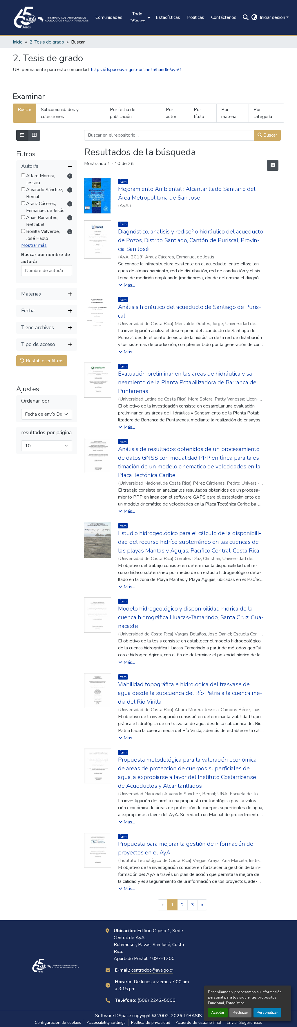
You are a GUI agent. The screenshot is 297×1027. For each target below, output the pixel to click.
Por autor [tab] (171, 113)
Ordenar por (35, 401)
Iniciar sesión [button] (273, 17)
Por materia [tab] (228, 113)
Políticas (195, 17)
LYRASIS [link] (193, 1015)
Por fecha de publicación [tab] (122, 113)
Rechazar (240, 1012)
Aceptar (217, 1012)
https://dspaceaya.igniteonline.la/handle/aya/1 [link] (136, 69)
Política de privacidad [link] (150, 1022)
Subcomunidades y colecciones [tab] (60, 113)
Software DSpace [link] (113, 1015)
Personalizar (267, 1012)
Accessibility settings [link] (106, 1022)
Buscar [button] (269, 135)
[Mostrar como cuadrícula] (34, 135)
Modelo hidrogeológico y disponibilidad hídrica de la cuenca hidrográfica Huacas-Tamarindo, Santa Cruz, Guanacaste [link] (191, 617)
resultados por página (46, 433)
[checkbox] (23, 175)
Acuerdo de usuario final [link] (198, 1022)
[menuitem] (139, 17)
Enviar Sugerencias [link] (244, 1022)
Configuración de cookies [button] (58, 1022)
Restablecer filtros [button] (44, 361)
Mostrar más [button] (34, 245)
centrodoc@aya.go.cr (151, 970)
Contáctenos (223, 17)
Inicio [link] (18, 42)
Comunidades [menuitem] (108, 17)
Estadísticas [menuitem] (168, 17)
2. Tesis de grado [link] (47, 42)
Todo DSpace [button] (137, 17)
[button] (51, 17)
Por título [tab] (199, 113)
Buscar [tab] (24, 109)
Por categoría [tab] (262, 113)
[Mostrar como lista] (22, 135)
